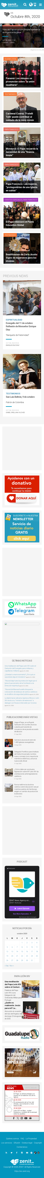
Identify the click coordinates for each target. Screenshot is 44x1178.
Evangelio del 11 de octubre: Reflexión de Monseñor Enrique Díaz (21, 326)
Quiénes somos (12, 1138)
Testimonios (10, 94)
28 (17, 960)
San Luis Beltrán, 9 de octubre (20, 396)
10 (32, 947)
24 (32, 956)
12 (7, 951)
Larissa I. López (8, 42)
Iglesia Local (10, 59)
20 (12, 956)
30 (27, 960)
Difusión (17, 1143)
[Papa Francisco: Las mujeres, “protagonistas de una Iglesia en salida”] (22, 177)
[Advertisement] (22, 448)
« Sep (7, 966)
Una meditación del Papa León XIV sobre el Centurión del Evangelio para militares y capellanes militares (20, 668)
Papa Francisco (11, 129)
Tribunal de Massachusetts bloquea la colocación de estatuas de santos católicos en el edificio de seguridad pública (21, 691)
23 (27, 956)
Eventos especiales (13, 200)
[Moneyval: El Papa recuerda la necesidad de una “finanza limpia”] (22, 142)
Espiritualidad (14, 320)
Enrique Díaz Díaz (12, 345)
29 (22, 960)
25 (37, 956)
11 (37, 947)
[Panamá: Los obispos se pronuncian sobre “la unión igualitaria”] (22, 72)
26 (7, 960)
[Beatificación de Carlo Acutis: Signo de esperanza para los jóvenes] (22, 248)
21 (17, 956)
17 (32, 951)
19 (7, 956)
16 (27, 951)
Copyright (38, 1143)
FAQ (22, 1138)
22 (22, 956)
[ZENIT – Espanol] (12, 4)
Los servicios (6, 1143)
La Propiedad (31, 1138)
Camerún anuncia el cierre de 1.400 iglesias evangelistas (25, 741)
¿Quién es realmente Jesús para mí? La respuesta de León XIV (12, 1008)
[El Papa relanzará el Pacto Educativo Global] (22, 213)
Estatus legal (27, 1143)
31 (32, 960)
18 (37, 951)
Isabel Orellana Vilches (15, 412)
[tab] (13, 1087)
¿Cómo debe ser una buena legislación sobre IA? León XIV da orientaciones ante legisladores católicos (26, 772)
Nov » (12, 966)
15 (22, 951)
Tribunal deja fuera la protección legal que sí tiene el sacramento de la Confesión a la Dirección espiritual (21, 683)
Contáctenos (22, 1147)
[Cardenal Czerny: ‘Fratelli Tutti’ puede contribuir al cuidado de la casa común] (22, 107)
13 (12, 951)
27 (12, 960)
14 (17, 951)
